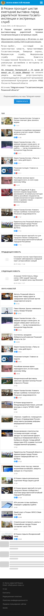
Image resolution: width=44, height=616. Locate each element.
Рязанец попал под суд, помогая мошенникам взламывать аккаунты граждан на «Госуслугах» (27, 468)
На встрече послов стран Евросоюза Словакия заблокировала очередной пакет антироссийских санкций (28, 259)
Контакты (6, 593)
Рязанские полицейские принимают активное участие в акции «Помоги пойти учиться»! (27, 132)
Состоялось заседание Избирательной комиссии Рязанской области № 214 (28, 337)
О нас (5, 589)
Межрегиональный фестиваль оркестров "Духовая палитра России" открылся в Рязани (28, 381)
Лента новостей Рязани (12, 612)
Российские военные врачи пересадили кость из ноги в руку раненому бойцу (26, 180)
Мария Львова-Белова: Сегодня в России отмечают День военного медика (27, 120)
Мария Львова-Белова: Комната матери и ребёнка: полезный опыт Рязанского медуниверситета (27, 212)
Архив (5, 608)
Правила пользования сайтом (14, 604)
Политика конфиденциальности (15, 600)
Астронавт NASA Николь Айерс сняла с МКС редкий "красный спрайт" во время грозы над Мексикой (28, 278)
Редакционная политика (12, 596)
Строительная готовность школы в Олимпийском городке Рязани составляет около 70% (27, 524)
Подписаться (22, 101)
